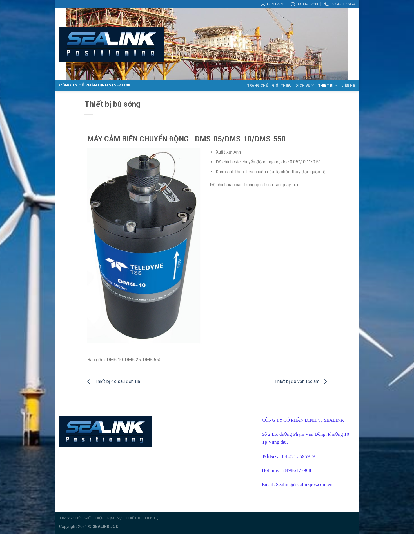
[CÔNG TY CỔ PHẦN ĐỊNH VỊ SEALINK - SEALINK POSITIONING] (111, 44)
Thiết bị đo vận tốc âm (297, 381)
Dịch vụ (302, 85)
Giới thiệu (282, 85)
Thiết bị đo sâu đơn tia (117, 381)
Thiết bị (326, 85)
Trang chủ (257, 85)
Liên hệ (348, 85)
